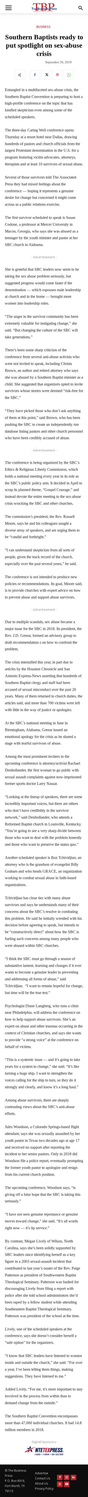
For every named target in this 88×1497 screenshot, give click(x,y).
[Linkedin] (73, 1477)
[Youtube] (66, 1484)
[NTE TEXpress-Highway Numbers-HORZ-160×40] (44, 1450)
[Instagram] (66, 1477)
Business (43, 26)
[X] (46, 75)
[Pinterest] (57, 75)
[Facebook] (35, 75)
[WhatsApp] (69, 75)
